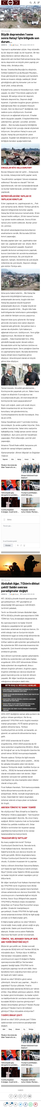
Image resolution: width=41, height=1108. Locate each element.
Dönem (17, 1029)
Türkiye (31, 1029)
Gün (12, 459)
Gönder (8, 545)
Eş (24, 1029)
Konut (26, 459)
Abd (4, 1029)
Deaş (10, 1029)
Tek (33, 459)
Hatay (19, 459)
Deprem (5, 459)
